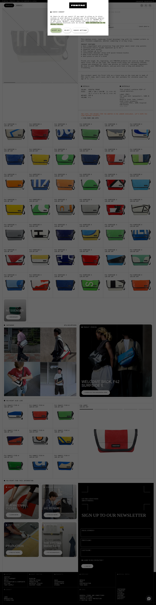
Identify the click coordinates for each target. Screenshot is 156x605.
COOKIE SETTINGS (80, 30)
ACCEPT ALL (56, 30)
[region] (78, 18)
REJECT (67, 30)
